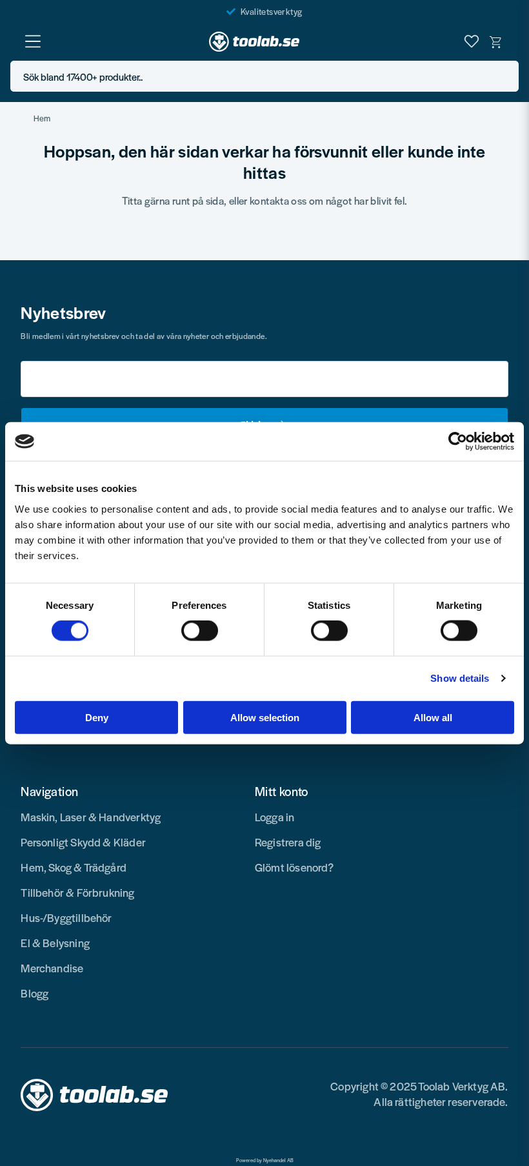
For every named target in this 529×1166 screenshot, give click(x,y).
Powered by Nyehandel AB (265, 1160)
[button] (505, 76)
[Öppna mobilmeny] (33, 41)
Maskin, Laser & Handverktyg (91, 816)
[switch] (199, 630)
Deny (96, 716)
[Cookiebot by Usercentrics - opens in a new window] (457, 441)
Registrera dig (288, 842)
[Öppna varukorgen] (496, 41)
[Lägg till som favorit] (471, 41)
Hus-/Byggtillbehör (66, 917)
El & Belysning (55, 942)
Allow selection (264, 716)
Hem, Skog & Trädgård (73, 867)
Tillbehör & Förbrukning (77, 892)
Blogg (34, 993)
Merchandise (52, 968)
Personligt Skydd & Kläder (83, 842)
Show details (459, 678)
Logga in (274, 816)
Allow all (433, 716)
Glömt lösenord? (294, 867)
